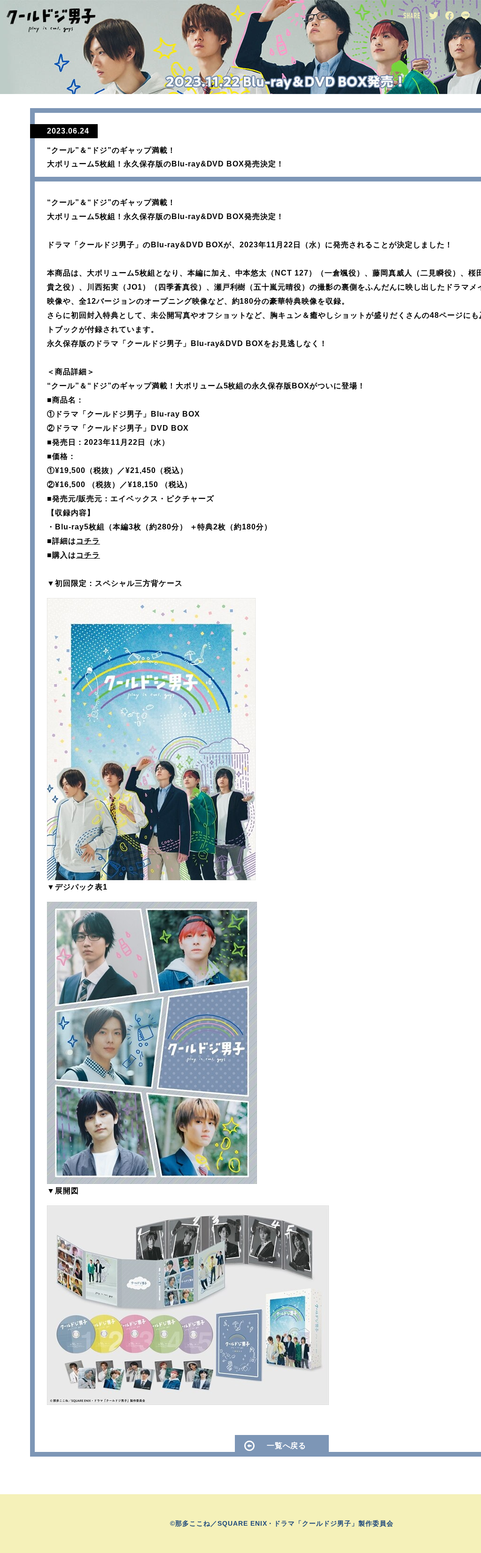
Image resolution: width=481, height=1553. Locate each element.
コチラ (88, 541)
